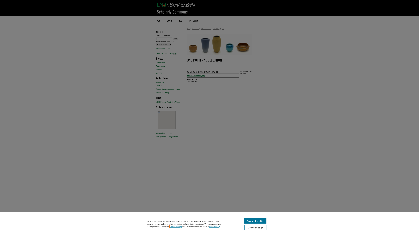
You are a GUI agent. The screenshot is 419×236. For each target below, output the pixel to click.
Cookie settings (176, 226)
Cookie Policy (214, 226)
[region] (209, 224)
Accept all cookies (255, 220)
